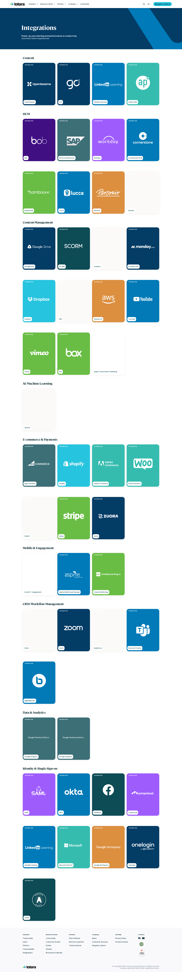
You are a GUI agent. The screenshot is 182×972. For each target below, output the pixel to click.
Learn (25, 942)
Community (84, 4)
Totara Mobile (28, 949)
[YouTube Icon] (143, 939)
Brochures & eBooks (54, 953)
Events (48, 945)
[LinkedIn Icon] (139, 938)
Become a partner (76, 942)
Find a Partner (74, 938)
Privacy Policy (120, 938)
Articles (49, 949)
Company (72, 4)
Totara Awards (75, 945)
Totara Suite (28, 938)
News (94, 938)
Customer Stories (53, 942)
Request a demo (99, 945)
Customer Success (100, 942)
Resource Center (46, 4)
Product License (121, 942)
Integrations (28, 953)
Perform (26, 945)
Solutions (32, 4)
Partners (60, 4)
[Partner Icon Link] (141, 944)
